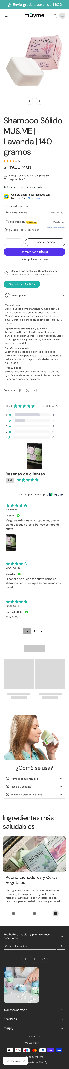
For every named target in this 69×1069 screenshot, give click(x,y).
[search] (55, 15)
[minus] (7, 242)
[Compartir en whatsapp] (35, 390)
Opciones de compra (16, 206)
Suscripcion (23, 222)
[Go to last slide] (29, 101)
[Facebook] (25, 959)
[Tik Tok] (44, 959)
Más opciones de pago (34, 259)
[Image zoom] (34, 60)
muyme (39, 1056)
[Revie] (55, 494)
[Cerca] (24, 1060)
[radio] (7, 213)
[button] (45, 242)
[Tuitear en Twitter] (27, 390)
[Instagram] (34, 959)
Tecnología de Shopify (34, 1062)
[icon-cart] (7, 15)
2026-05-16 (13, 567)
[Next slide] (39, 101)
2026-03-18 (13, 606)
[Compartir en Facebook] (20, 390)
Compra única (18, 212)
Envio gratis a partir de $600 (37, 4)
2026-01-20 (13, 509)
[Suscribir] (61, 946)
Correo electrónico (16, 946)
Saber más (34, 198)
